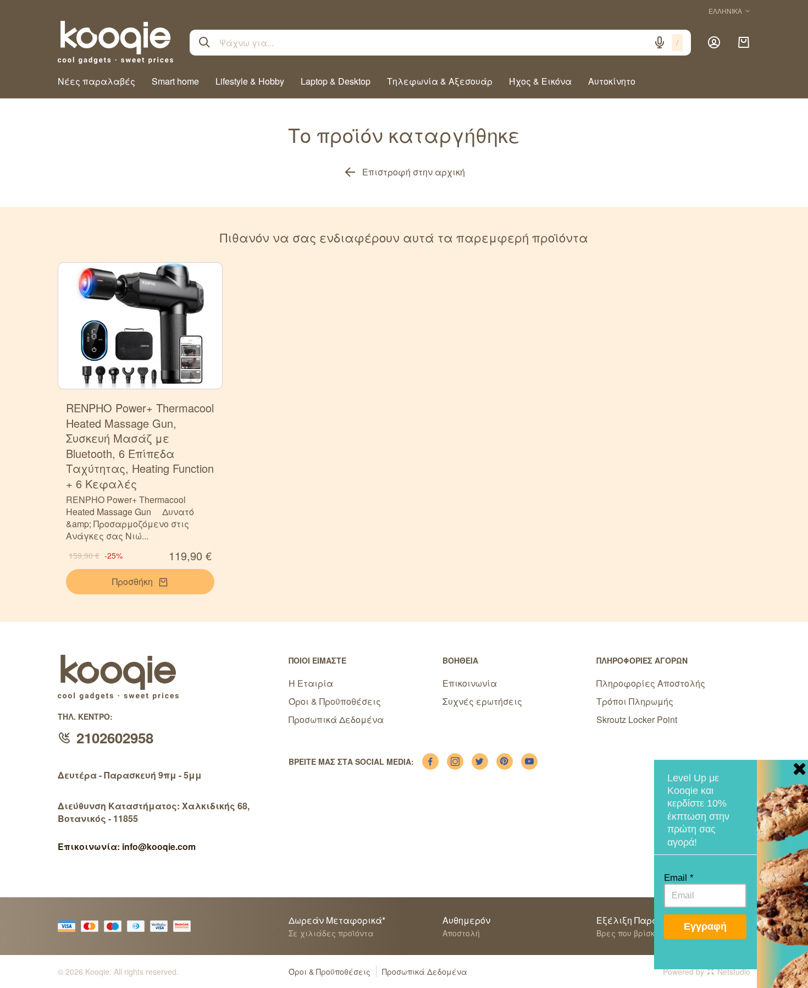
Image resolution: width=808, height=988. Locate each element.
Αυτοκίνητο (611, 81)
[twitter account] (480, 761)
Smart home (175, 81)
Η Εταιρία (311, 683)
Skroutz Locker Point (636, 719)
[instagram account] (455, 761)
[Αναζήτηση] (204, 42)
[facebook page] (430, 761)
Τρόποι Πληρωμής (634, 701)
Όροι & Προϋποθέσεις (335, 701)
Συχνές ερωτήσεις (482, 701)
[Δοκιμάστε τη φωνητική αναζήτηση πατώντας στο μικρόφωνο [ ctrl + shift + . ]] (659, 42)
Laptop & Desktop (335, 81)
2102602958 (114, 737)
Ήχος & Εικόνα (540, 81)
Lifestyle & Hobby (249, 81)
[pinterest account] (504, 761)
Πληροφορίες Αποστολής (650, 683)
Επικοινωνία (469, 683)
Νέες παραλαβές (96, 81)
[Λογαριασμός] (714, 42)
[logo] (115, 42)
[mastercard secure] (184, 926)
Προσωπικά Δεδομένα (336, 719)
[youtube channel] (529, 761)
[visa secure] (161, 926)
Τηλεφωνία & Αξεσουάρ (439, 81)
